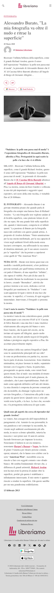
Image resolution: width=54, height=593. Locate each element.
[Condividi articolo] (6, 82)
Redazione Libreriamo (23, 50)
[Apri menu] (50, 5)
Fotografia (10, 16)
